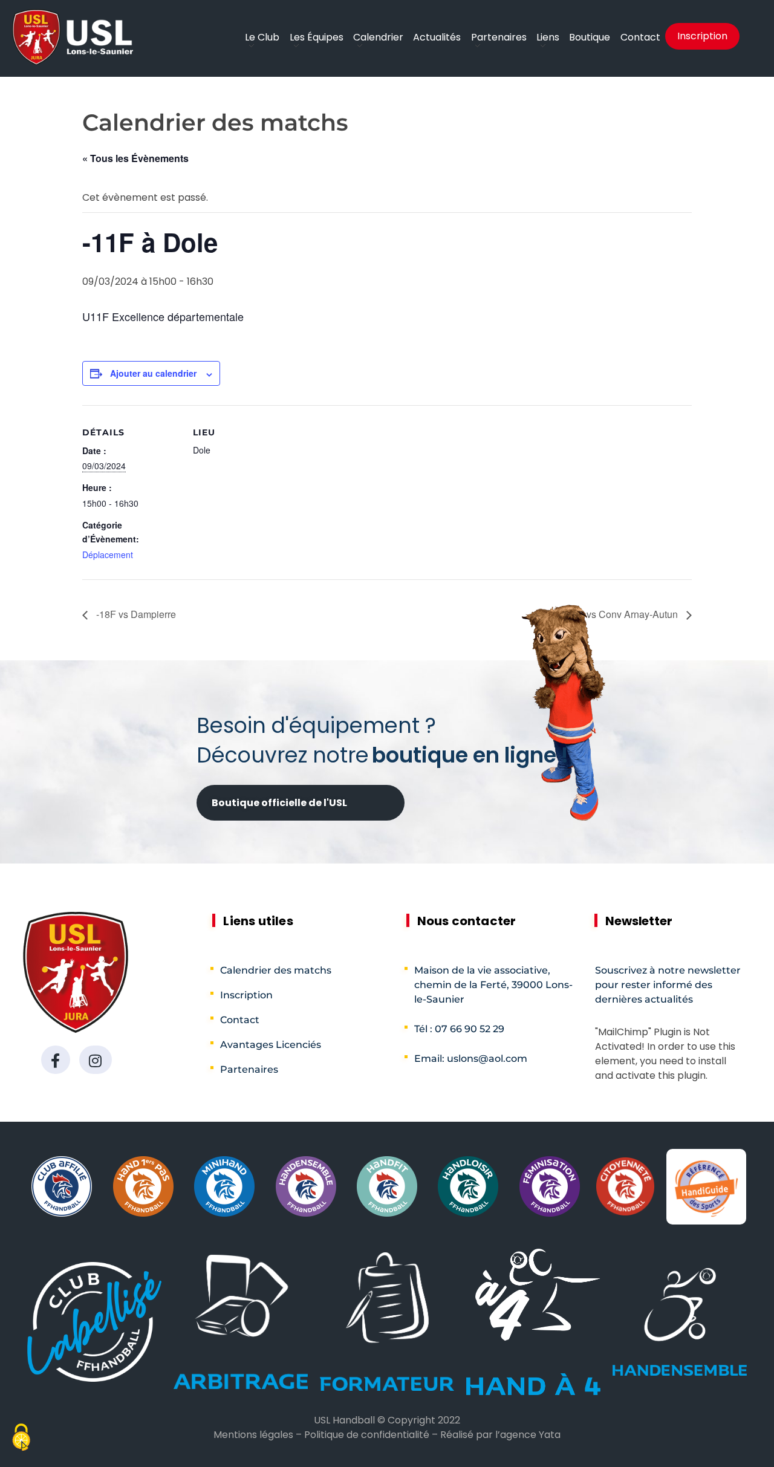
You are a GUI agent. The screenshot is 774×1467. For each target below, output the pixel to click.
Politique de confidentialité (366, 1435)
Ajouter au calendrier (153, 373)
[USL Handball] (72, 37)
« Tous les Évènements (135, 158)
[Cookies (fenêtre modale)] (21, 1438)
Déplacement (107, 554)
